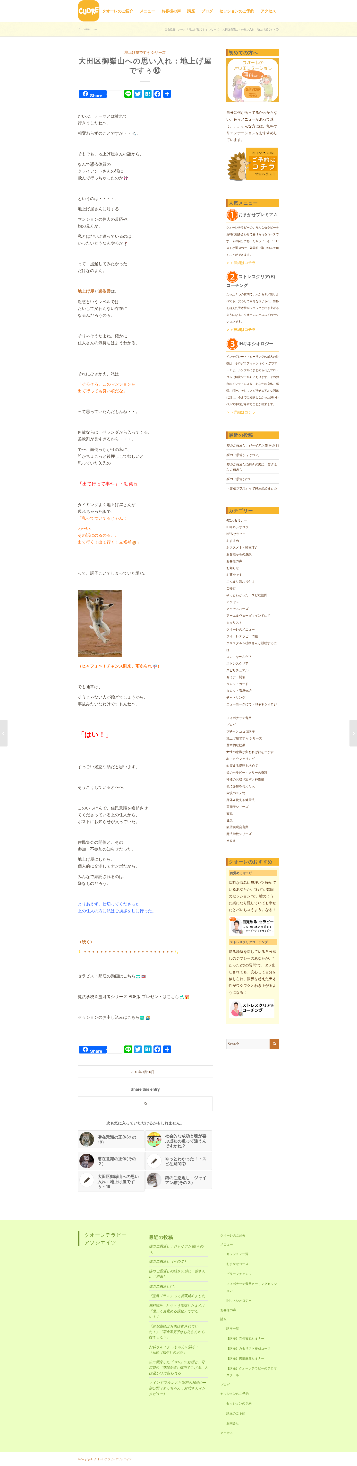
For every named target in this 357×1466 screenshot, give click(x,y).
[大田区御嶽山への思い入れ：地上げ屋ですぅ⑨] (4, 733)
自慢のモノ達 (235, 792)
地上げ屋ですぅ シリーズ (145, 52)
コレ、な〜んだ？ (239, 656)
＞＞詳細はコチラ (240, 262)
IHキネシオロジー (239, 527)
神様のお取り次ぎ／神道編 (245, 779)
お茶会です (234, 574)
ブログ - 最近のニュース (88, 29)
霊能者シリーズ (237, 806)
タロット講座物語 (239, 690)
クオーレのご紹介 (233, 1235)
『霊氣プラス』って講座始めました (251, 488)
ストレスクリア (237, 663)
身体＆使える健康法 (240, 799)
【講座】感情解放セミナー (245, 1358)
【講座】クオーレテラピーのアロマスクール (251, 1371)
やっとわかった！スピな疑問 (246, 595)
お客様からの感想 (239, 554)
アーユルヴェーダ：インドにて (248, 615)
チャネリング (235, 697)
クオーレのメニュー (240, 629)
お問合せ (232, 1423)
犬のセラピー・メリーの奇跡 (246, 772)
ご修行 (231, 588)
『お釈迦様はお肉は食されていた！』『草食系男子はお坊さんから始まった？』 (177, 1331)
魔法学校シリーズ (239, 833)
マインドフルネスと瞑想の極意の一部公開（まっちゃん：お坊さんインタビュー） (177, 1388)
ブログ (231, 724)
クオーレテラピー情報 (242, 636)
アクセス (232, 601)
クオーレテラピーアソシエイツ (105, 1238)
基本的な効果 (235, 745)
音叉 (229, 820)
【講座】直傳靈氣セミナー (245, 1338)
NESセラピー (236, 533)
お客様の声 (234, 561)
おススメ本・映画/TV (241, 547)
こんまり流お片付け (240, 581)
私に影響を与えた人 (240, 786)
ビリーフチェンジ (239, 1273)
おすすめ (232, 540)
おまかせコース (237, 1263)
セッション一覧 (237, 1253)
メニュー (226, 1244)
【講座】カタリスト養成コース (248, 1348)
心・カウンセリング (240, 758)
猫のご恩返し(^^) (238, 479)
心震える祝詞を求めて (242, 765)
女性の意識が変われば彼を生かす (250, 751)
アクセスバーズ (237, 608)
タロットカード (237, 683)
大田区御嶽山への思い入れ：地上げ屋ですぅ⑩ (145, 65)
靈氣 (229, 813)
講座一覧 (232, 1328)
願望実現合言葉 (237, 827)
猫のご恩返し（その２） (243, 455)
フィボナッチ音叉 (239, 717)
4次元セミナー (236, 520)
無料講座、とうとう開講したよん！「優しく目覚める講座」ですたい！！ (177, 1311)
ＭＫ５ (231, 840)
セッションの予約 (239, 1403)
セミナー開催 (235, 677)
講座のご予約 (235, 1413)
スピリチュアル (237, 670)
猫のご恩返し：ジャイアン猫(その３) (252, 445)
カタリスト (234, 622)
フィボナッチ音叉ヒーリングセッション (251, 1287)
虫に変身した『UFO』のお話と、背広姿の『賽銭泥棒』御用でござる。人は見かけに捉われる (178, 1367)
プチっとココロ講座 (240, 731)
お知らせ (232, 567)
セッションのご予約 (234, 1393)
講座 (223, 1319)
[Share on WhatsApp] (145, 1104)
